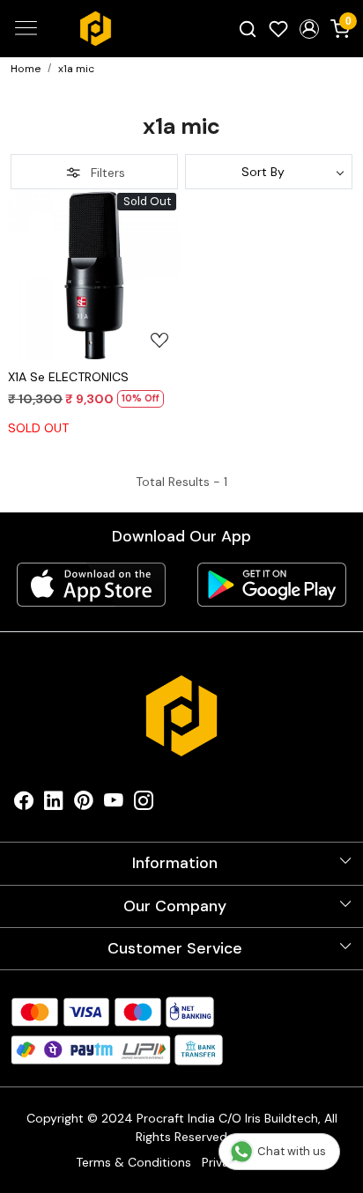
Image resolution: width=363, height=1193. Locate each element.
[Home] (95, 28)
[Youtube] (113, 804)
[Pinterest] (83, 804)
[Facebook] (24, 804)
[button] (308, 29)
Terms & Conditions (133, 1162)
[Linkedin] (54, 804)
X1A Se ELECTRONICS (68, 377)
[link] (248, 28)
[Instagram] (143, 804)
